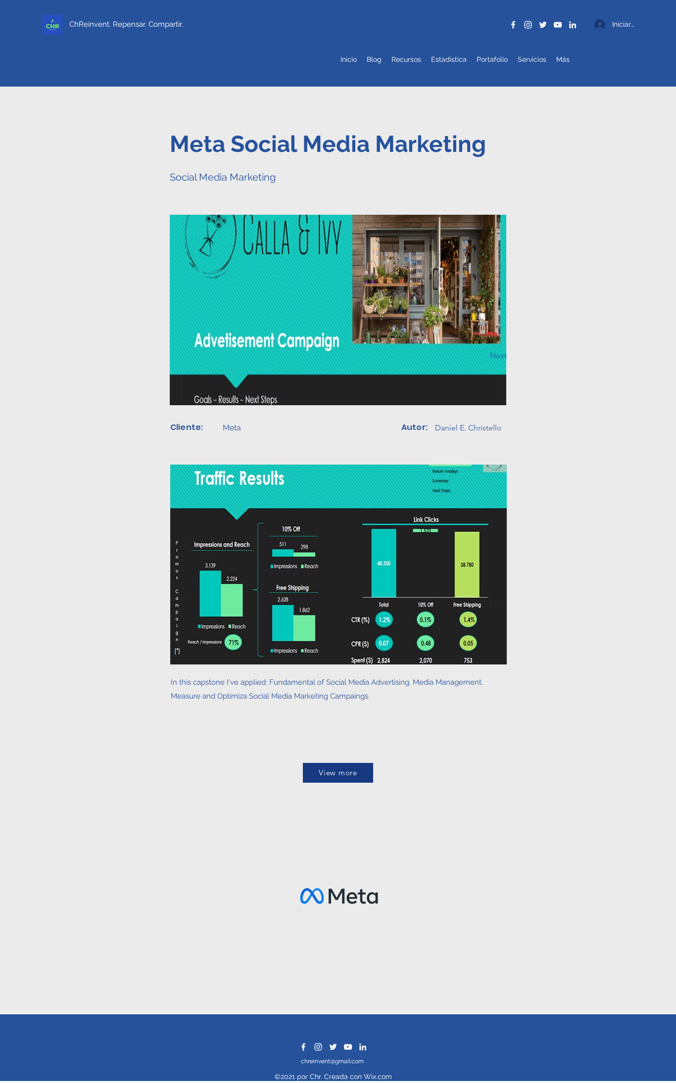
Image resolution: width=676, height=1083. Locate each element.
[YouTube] (558, 25)
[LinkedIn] (573, 25)
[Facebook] (513, 25)
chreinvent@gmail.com (332, 1061)
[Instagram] (528, 25)
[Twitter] (543, 25)
